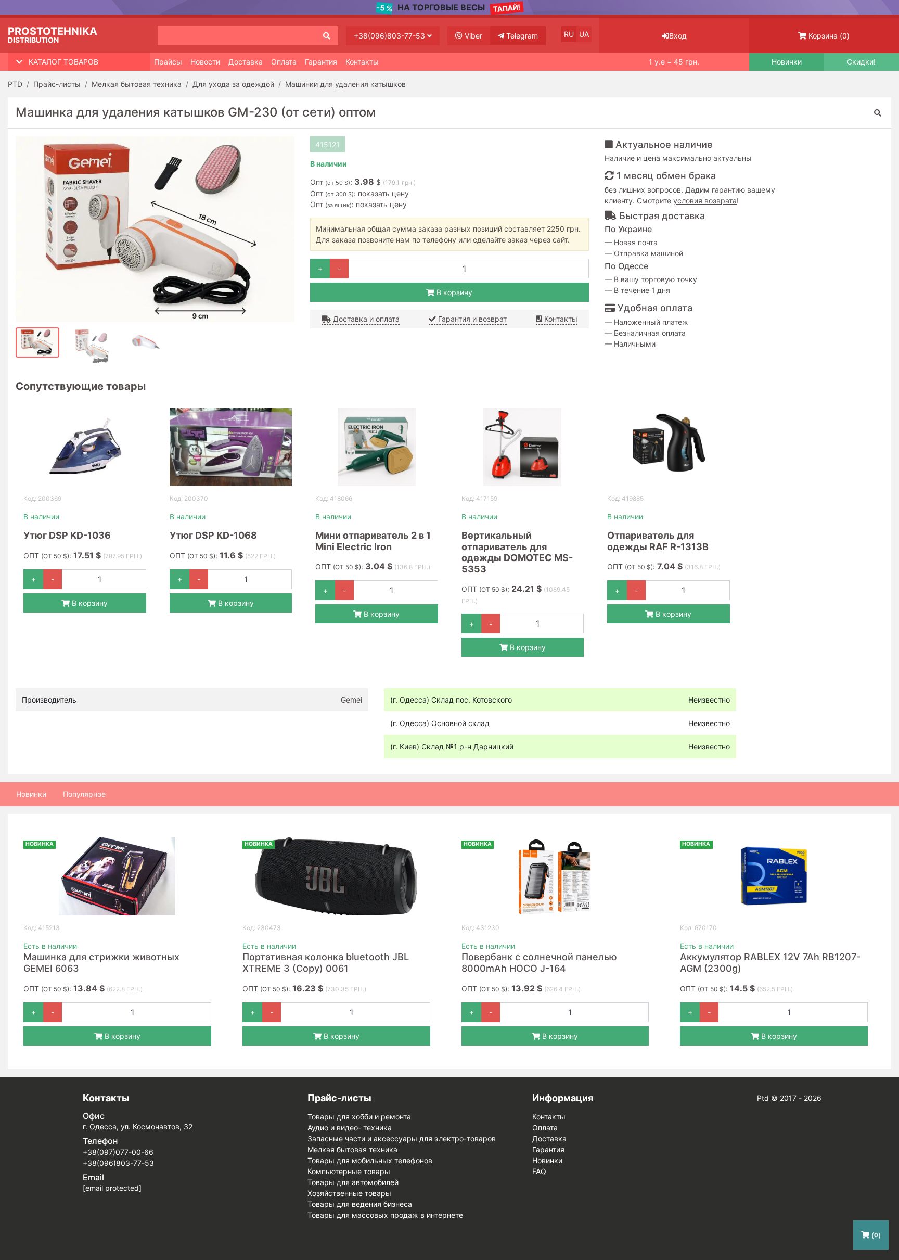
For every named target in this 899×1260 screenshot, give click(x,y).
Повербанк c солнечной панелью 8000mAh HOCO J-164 (539, 962)
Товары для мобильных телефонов (369, 1160)
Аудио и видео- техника (349, 1127)
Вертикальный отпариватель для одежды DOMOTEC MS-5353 (517, 552)
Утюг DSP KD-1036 (67, 535)
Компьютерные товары (348, 1171)
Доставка (245, 61)
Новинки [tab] (31, 794)
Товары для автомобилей (353, 1182)
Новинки (787, 62)
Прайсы (168, 61)
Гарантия (321, 61)
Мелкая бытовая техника (352, 1149)
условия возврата (705, 200)
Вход (678, 35)
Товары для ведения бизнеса (359, 1204)
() (829, 35)
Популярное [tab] (84, 794)
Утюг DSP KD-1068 (213, 535)
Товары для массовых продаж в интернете (385, 1215)
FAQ (539, 1171)
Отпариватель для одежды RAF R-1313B (658, 541)
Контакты (362, 61)
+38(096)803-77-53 (390, 35)
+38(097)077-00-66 (118, 1152)
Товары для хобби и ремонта (359, 1116)
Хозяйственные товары (349, 1193)
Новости (205, 61)
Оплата (284, 61)
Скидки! (861, 62)
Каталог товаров (63, 61)
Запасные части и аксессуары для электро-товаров (401, 1138)
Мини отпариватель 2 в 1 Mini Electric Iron (373, 541)
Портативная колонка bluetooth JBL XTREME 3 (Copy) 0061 (325, 962)
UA (584, 34)
